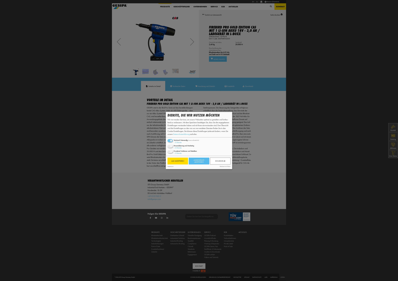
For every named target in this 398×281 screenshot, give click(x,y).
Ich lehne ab (220, 161)
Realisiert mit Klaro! (225, 166)
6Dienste (178, 148)
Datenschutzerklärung (181, 134)
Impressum (170, 166)
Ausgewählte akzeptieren (199, 161)
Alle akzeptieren (177, 161)
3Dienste (178, 142)
